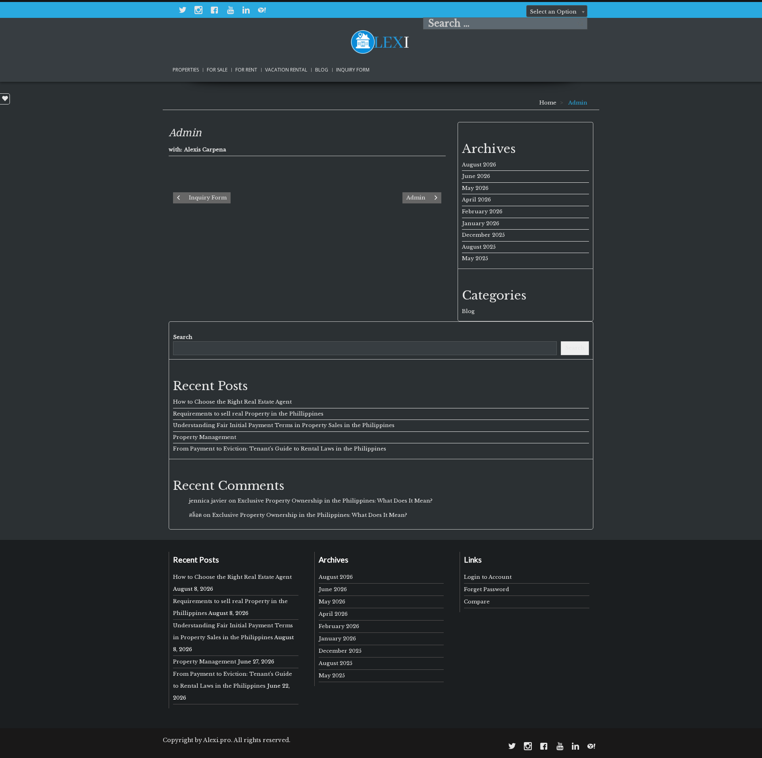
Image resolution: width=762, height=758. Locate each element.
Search (580, 23)
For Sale (217, 69)
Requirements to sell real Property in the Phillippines (248, 413)
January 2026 (480, 223)
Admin (185, 133)
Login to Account (488, 577)
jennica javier (208, 500)
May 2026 (475, 188)
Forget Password (486, 589)
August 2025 (479, 247)
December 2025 (483, 235)
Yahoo (262, 10)
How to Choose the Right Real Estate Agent (232, 401)
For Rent (246, 69)
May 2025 (475, 258)
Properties (186, 69)
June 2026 (476, 176)
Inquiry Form (352, 69)
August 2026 (479, 164)
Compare (477, 601)
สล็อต (195, 515)
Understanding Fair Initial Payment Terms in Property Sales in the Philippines (283, 425)
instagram (198, 10)
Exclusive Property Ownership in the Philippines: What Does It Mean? (335, 500)
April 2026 (476, 199)
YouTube (230, 10)
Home (547, 102)
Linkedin (246, 10)
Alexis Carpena (205, 149)
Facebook (214, 10)
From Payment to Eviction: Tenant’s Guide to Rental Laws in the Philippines (279, 448)
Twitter (183, 10)
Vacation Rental (286, 69)
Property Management (204, 437)
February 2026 (482, 211)
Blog (321, 69)
